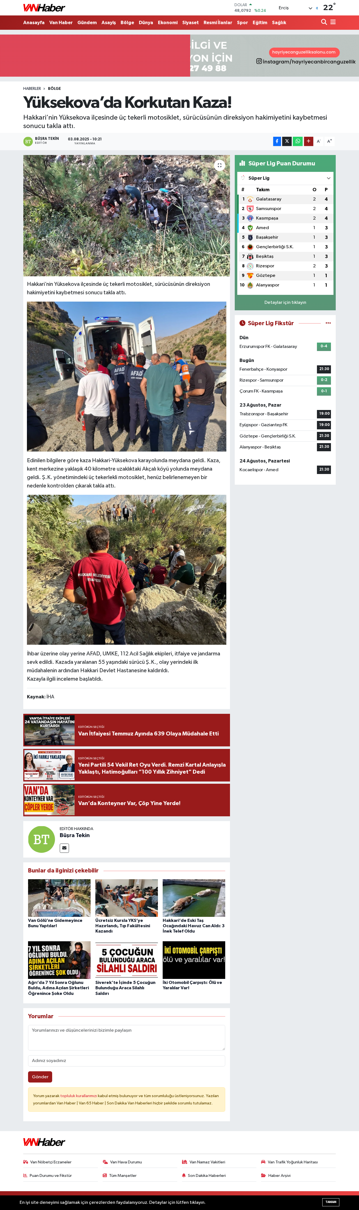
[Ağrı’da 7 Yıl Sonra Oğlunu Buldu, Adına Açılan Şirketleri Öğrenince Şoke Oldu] (59, 960)
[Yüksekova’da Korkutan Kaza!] (126, 215)
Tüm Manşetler (123, 1175)
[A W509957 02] (127, 376)
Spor (242, 22)
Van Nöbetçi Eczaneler (51, 1162)
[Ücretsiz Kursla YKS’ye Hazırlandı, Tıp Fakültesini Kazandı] (126, 897)
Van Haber (61, 22)
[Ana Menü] (332, 23)
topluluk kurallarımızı (79, 1096)
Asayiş (109, 22)
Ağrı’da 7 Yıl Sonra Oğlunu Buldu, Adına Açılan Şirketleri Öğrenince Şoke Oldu (58, 987)
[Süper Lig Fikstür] (328, 323)
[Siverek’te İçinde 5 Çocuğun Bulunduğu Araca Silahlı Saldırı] (126, 960)
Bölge (127, 22)
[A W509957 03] (127, 569)
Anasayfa (34, 22)
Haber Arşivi (279, 1175)
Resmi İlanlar (218, 22)
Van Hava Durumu (126, 1162)
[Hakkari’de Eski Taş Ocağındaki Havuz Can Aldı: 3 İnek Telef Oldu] (194, 897)
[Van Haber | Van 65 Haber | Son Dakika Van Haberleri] (44, 8)
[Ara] (324, 23)
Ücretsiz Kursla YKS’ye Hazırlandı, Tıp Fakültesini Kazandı (122, 925)
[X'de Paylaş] (287, 141)
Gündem (87, 22)
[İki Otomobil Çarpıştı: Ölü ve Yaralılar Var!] (194, 960)
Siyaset (190, 22)
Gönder (40, 1077)
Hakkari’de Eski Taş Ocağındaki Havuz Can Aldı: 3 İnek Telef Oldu (194, 925)
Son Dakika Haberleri (207, 1175)
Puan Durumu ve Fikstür (51, 1175)
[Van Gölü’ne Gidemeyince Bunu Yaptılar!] (59, 897)
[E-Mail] (64, 848)
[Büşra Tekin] (41, 839)
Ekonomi (168, 22)
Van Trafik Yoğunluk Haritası (293, 1162)
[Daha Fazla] (308, 141)
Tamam (330, 1202)
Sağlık (279, 22)
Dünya (146, 22)
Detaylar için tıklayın (285, 302)
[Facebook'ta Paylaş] (277, 141)
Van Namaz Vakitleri (207, 1162)
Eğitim (260, 22)
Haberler (32, 89)
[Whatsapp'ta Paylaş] (298, 141)
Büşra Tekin (75, 835)
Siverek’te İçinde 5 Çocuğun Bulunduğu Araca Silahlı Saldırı (125, 987)
